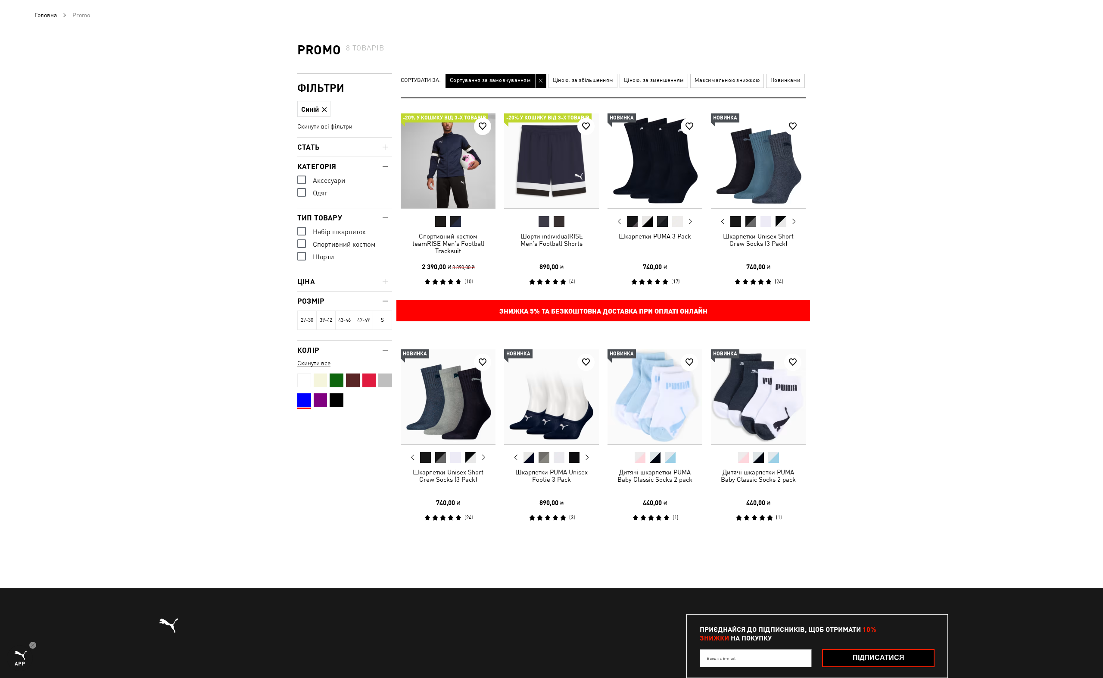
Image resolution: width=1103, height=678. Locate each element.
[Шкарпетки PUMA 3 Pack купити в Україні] (655, 160)
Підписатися (878, 657)
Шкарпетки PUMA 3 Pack (655, 236)
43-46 (344, 320)
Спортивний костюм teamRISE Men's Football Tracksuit (448, 243)
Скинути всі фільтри (324, 126)
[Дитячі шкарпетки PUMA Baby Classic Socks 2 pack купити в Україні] (655, 396)
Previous (619, 221)
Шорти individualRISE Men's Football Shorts (551, 239)
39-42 (326, 320)
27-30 (307, 320)
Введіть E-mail (721, 658)
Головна (45, 15)
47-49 (363, 320)
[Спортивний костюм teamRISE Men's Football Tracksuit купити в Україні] (448, 160)
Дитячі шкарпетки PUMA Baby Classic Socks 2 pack (654, 475)
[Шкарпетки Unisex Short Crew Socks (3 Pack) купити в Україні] (758, 160)
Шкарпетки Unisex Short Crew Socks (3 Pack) (758, 239)
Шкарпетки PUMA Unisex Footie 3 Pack (551, 475)
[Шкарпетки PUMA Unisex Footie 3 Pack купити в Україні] (551, 396)
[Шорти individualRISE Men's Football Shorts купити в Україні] (551, 160)
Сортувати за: (421, 80)
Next (690, 222)
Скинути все (313, 363)
